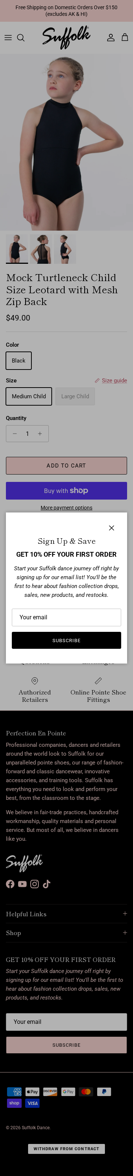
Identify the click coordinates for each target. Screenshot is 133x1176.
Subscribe (66, 640)
